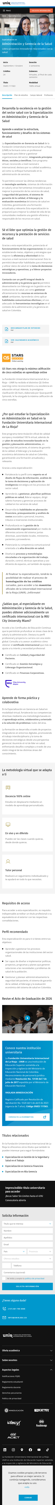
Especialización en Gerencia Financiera (24, 1166)
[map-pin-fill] (21, 1449)
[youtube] (38, 1449)
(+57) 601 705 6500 (16, 1309)
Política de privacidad (11, 1398)
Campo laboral (36, 95)
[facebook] (30, 1449)
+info (26, 1487)
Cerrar (28, 1498)
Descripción (7, 95)
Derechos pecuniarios (12, 1393)
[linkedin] (4, 1449)
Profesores (48, 95)
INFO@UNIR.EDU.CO (17, 1318)
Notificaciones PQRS (11, 1376)
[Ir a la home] (14, 3)
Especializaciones (14, 16)
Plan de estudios (21, 95)
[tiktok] (47, 1449)
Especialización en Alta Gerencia (21, 1171)
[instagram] (12, 1449)
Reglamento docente (11, 1387)
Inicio (4, 16)
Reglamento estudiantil (12, 1382)
